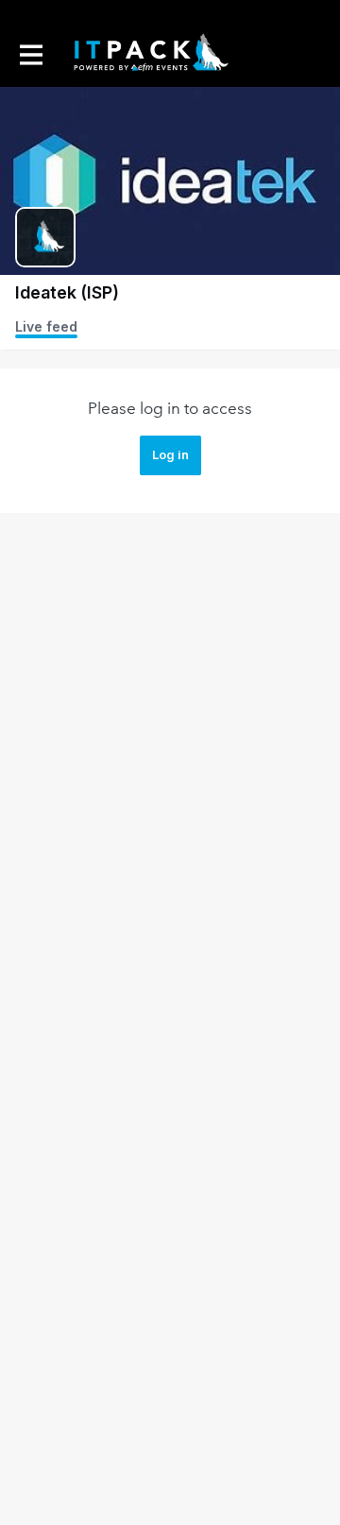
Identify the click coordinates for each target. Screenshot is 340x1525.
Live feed (46, 326)
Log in (170, 454)
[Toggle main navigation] (30, 54)
